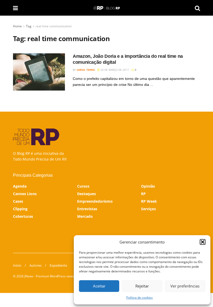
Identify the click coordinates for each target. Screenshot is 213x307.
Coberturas (23, 216)
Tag (28, 26)
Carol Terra (86, 70)
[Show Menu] (15, 8)
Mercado (85, 216)
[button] (202, 242)
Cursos (83, 186)
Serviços (148, 208)
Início (17, 265)
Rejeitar (142, 286)
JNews (28, 276)
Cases (18, 201)
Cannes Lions (25, 193)
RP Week (149, 201)
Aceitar (99, 286)
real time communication (54, 26)
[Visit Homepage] (106, 8)
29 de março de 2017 (114, 70)
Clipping (20, 208)
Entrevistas (87, 208)
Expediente (58, 265)
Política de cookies (139, 297)
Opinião (148, 186)
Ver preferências (184, 286)
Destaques (86, 193)
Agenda (19, 186)
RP (143, 193)
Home (17, 26)
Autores (35, 265)
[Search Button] (197, 8)
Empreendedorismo (95, 201)
